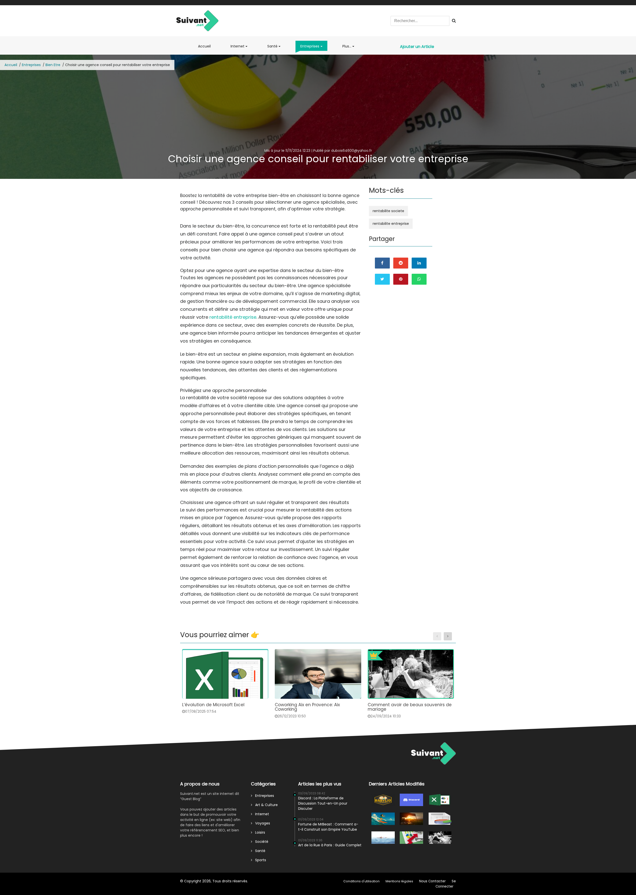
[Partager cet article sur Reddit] (401, 263)
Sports (259, 859)
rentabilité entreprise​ (232, 317)
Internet (237, 46)
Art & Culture (265, 804)
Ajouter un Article (417, 46)
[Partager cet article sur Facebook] (382, 263)
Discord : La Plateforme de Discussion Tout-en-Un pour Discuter (322, 803)
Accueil (205, 48)
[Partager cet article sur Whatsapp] (419, 279)
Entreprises (309, 46)
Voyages (261, 823)
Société (260, 841)
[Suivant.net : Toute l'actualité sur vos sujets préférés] (197, 20)
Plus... (346, 46)
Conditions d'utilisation (361, 881)
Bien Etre (52, 64)
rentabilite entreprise (391, 223)
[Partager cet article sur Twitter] (382, 279)
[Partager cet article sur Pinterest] (400, 279)
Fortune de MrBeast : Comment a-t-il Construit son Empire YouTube (328, 827)
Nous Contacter (432, 881)
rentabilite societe (388, 210)
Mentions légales (399, 881)
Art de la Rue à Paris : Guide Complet (329, 845)
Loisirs (258, 832)
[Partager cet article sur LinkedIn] (419, 263)
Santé (272, 46)
